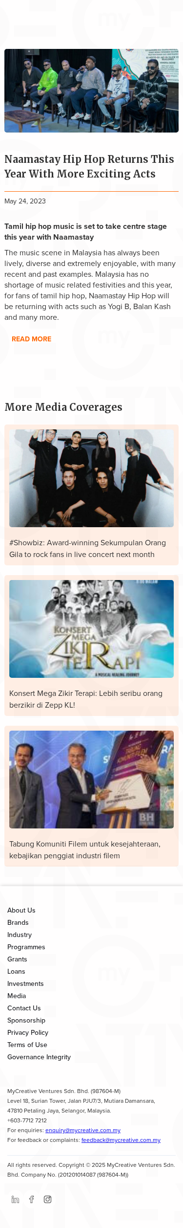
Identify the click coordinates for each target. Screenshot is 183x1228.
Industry (19, 935)
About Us (21, 910)
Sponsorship (26, 1020)
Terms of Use (27, 1045)
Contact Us (24, 1008)
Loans (16, 971)
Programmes (26, 947)
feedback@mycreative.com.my (121, 1140)
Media (16, 996)
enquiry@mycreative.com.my (83, 1130)
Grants (17, 959)
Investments (25, 984)
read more (31, 339)
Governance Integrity (39, 1057)
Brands (18, 922)
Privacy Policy (27, 1032)
